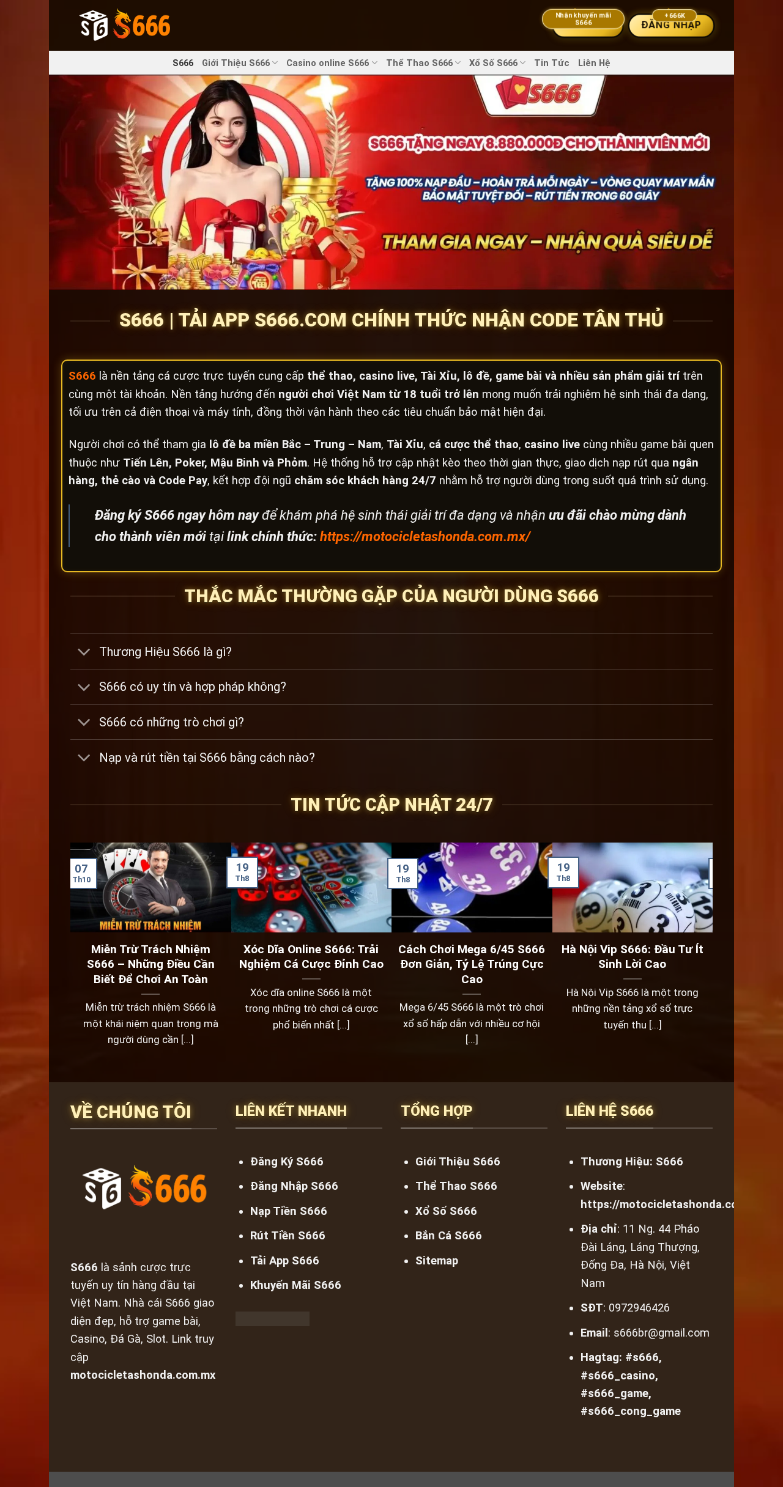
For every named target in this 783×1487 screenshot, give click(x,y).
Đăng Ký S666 (287, 1161)
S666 (183, 62)
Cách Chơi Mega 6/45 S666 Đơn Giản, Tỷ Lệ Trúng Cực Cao (471, 964)
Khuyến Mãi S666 (295, 1285)
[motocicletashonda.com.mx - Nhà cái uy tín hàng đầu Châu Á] (124, 25)
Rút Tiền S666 (287, 1235)
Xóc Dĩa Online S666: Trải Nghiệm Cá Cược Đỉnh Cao (311, 957)
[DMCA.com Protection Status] (273, 1318)
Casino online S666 (327, 62)
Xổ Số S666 (493, 62)
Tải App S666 (284, 1260)
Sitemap (436, 1260)
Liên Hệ (594, 62)
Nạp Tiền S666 (288, 1211)
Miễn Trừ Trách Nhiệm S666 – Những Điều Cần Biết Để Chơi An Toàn (151, 964)
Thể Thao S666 (419, 62)
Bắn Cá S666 (448, 1235)
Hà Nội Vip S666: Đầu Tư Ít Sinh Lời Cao (632, 957)
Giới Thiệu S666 (236, 62)
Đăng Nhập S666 (294, 1185)
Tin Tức (552, 62)
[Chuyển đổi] (84, 653)
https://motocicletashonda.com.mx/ (425, 536)
